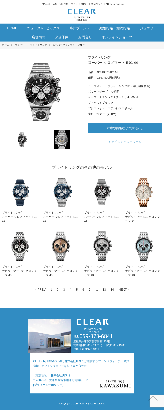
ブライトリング (38, 45)
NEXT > (124, 289)
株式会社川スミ (74, 361)
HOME (12, 28)
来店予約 (62, 37)
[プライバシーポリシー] (48, 384)
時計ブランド (79, 28)
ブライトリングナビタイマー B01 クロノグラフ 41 (142, 217)
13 (104, 289)
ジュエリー (148, 28)
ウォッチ (19, 45)
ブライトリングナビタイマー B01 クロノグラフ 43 (19, 271)
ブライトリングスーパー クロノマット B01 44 (19, 217)
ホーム (5, 45)
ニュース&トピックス (43, 28)
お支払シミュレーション (124, 142)
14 (112, 289)
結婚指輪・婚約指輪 (114, 28)
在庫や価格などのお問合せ (125, 128)
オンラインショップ (117, 37)
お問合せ (85, 37)
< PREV (40, 289)
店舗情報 (38, 37)
